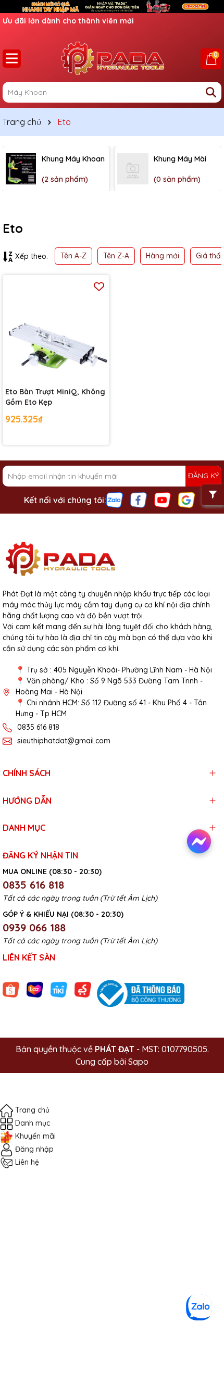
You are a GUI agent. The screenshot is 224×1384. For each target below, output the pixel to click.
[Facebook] (138, 499)
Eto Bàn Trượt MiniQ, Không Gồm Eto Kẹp (55, 397)
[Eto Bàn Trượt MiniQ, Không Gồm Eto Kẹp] (56, 328)
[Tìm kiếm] (211, 92)
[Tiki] (59, 989)
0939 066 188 (34, 927)
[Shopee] (11, 989)
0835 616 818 (38, 727)
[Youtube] (162, 499)
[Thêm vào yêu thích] (99, 285)
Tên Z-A (116, 255)
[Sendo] (82, 989)
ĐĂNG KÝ (203, 475)
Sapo (138, 1061)
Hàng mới (162, 255)
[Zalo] (114, 499)
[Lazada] (35, 989)
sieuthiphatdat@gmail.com (63, 740)
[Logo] (112, 58)
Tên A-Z (73, 255)
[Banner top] (112, 5)
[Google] (186, 499)
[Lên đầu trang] (201, 1331)
